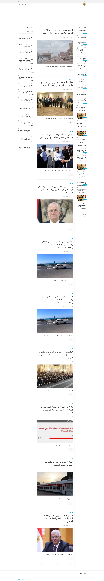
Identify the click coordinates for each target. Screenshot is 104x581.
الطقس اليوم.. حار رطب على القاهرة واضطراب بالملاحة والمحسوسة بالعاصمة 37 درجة (56, 299)
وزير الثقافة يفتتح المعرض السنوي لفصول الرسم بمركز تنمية (81, 81)
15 (50, 564)
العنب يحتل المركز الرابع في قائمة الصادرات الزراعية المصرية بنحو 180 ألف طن (26, 93)
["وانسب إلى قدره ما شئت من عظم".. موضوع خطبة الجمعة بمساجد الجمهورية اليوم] (55, 376)
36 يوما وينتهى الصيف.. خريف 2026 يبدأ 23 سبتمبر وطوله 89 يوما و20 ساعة (26, 38)
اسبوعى (32, 31)
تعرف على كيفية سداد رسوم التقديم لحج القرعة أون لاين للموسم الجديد (27, 100)
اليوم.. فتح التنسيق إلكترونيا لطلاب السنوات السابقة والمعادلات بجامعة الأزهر (57, 518)
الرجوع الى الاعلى (21, 579)
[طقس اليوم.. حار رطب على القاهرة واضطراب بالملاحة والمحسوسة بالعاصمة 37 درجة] (55, 266)
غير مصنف (71, 79)
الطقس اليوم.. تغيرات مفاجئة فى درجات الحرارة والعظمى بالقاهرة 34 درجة (26, 132)
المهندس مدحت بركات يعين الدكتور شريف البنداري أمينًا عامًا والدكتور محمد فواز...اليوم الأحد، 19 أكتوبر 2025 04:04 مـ (81, 176)
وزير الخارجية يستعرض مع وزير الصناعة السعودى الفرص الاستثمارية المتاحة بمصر (81, 159)
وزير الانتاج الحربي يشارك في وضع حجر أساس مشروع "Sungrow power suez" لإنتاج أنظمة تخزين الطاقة (26, 147)
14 (53, 564)
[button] (18, 1)
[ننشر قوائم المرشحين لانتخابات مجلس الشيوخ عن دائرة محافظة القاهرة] (81, 87)
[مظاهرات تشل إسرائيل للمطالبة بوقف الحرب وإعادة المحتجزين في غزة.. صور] (81, 59)
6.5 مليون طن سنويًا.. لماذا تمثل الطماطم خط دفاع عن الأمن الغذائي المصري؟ (26, 52)
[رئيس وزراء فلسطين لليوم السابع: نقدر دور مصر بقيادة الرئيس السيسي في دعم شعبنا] (55, 211)
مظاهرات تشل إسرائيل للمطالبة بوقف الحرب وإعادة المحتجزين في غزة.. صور (81, 67)
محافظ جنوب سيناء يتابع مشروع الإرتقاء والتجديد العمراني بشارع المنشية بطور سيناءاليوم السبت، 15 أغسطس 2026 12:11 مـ (26, 70)
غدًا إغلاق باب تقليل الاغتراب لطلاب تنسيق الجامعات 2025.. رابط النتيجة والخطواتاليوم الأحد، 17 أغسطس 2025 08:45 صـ (81, 142)
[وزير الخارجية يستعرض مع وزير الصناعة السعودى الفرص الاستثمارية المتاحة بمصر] (81, 151)
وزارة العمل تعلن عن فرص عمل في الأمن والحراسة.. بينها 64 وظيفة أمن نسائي (26, 116)
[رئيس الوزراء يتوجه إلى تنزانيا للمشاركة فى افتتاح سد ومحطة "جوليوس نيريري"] (55, 156)
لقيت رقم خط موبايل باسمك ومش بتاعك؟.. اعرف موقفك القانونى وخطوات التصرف (26, 108)
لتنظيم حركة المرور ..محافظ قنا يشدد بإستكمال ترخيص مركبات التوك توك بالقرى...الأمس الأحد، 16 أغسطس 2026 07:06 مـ (26, 61)
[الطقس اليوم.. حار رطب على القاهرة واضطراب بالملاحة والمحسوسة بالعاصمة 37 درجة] (55, 321)
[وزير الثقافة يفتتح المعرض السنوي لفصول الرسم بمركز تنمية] (81, 74)
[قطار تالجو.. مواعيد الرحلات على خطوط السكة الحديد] (55, 483)
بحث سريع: (84, 214)
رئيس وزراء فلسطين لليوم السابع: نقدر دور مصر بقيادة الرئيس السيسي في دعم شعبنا (55, 189)
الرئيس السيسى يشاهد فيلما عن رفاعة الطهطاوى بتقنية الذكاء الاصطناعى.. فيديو (81, 109)
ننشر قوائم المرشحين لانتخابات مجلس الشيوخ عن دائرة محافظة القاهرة (81, 94)
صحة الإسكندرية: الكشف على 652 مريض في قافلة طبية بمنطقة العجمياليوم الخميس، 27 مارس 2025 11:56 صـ (81, 125)
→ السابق (71, 564)
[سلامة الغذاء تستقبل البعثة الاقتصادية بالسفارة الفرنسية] (81, 32)
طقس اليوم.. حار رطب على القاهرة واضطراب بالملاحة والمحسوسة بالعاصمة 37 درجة (57, 244)
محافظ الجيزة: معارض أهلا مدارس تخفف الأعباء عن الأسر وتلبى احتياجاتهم (81, 191)
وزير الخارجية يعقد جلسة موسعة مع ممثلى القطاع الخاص (26, 85)
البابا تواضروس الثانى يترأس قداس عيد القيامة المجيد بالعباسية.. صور (81, 51)
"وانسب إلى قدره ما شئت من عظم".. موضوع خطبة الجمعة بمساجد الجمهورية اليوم (55, 355)
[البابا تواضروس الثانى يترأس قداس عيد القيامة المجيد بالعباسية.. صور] (81, 44)
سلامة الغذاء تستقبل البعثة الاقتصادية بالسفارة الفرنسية (81, 38)
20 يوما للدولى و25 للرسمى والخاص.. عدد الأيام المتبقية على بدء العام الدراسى (26, 124)
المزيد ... (70, 122)
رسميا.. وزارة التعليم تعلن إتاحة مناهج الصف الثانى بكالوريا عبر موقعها (26, 139)
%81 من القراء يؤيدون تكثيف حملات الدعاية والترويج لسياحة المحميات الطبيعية (57, 410)
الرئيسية (23, 4)
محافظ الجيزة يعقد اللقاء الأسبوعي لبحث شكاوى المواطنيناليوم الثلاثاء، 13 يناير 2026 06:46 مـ (82, 206)
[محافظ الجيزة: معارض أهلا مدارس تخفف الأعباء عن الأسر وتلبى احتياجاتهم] (81, 184)
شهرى (28, 31)
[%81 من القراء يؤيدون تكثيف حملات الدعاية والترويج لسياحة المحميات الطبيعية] (55, 431)
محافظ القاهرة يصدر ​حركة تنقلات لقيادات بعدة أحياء (26, 45)
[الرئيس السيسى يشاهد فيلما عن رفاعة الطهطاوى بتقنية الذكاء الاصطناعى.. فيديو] (81, 101)
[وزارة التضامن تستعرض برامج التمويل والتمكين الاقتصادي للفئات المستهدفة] (55, 103)
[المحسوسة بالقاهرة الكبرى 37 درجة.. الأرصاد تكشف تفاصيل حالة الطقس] (55, 51)
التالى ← (47, 564)
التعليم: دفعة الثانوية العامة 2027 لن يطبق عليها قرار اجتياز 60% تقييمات (26, 79)
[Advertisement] (52, 15)
